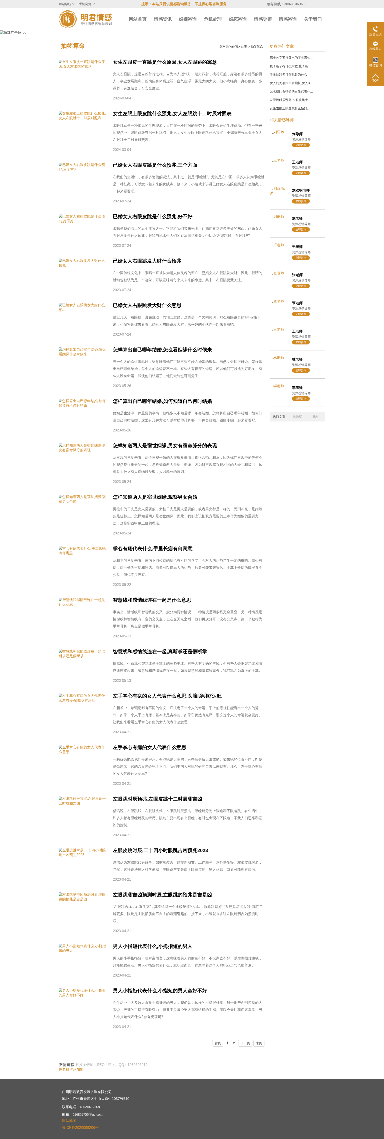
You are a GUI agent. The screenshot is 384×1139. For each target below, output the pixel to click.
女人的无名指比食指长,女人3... (291, 83)
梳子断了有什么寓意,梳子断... (290, 66)
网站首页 (138, 19)
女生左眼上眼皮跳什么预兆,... (290, 108)
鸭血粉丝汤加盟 (71, 1069)
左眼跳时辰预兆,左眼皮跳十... (290, 100)
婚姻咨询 (188, 19)
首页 (244, 46)
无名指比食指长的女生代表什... (291, 91)
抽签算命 (257, 46)
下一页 (245, 1043)
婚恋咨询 (238, 19)
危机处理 (213, 19)
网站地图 (69, 1121)
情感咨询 (288, 19)
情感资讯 (163, 19)
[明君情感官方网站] (85, 19)
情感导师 (263, 19)
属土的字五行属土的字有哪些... (291, 57)
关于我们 (313, 19)
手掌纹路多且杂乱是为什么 (288, 74)
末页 (259, 1043)
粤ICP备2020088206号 (80, 1127)
